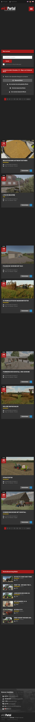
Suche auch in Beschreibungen (13, 64)
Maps (15, 200)
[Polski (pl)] (33, 1)
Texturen (16, 166)
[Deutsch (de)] (30, 1)
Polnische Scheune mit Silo (13, 266)
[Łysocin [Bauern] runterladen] (17, 184)
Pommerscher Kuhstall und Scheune (16, 372)
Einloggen (5, 1)
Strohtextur (7, 477)
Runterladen (25, 170)
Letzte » (28, 99)
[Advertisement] (17, 30)
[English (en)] (28, 1)
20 (17, 99)
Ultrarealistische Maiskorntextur (16, 301)
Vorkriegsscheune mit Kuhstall (14, 512)
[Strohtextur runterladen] (17, 466)
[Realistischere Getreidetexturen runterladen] (17, 149)
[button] (31, 9)
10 (14, 99)
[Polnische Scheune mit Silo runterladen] (17, 255)
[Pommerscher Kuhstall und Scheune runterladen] (17, 360)
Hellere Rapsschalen (10, 406)
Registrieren (14, 1)
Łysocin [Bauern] (9, 195)
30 (20, 99)
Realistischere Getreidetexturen (15, 160)
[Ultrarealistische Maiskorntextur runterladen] (17, 289)
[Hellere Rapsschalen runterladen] (17, 395)
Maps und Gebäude (26, 70)
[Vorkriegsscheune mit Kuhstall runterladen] (17, 501)
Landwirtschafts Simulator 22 (11, 70)
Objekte (15, 271)
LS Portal (8, 9)
